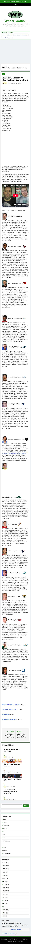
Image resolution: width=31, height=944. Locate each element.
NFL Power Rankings (9, 719)
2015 (4, 897)
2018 (4, 887)
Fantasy (5, 822)
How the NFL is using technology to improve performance (10, 791)
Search (26, 806)
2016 (4, 894)
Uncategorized (6, 853)
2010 (4, 913)
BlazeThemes (12, 941)
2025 (4, 866)
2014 (4, 900)
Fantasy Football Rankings (11, 704)
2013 (4, 903)
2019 (4, 884)
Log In (15, 4)
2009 (4, 916)
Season (5, 850)
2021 (4, 878)
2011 (4, 909)
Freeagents (6, 825)
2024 (4, 869)
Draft (4, 819)
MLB (4, 831)
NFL (4, 74)
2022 (4, 875)
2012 (4, 906)
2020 (4, 881)
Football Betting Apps (7, 37)
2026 (4, 862)
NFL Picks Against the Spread (21, 35)
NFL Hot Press (6, 841)
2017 (4, 891)
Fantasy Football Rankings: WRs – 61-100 (14, 1)
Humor (5, 828)
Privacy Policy (20, 941)
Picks (4, 847)
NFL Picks (5, 714)
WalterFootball (15, 21)
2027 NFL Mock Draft (7, 35)
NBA (4, 835)
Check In (11, 32)
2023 (4, 872)
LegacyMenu (4, 32)
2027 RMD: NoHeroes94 (8, 934)
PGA (4, 844)
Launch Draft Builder (15, 929)
